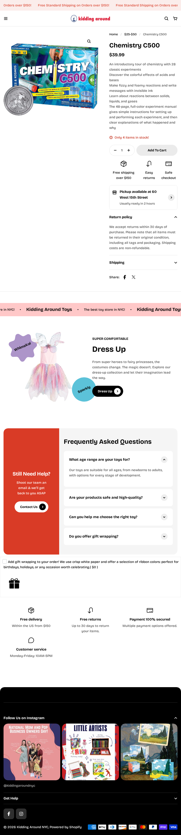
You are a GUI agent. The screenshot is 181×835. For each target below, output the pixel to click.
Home (113, 34)
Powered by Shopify (66, 827)
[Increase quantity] (130, 150)
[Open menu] (5, 18)
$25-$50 (130, 34)
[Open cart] (175, 18)
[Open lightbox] (89, 41)
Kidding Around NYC (32, 827)
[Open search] (166, 18)
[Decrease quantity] (114, 150)
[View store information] (171, 197)
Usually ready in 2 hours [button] (137, 203)
